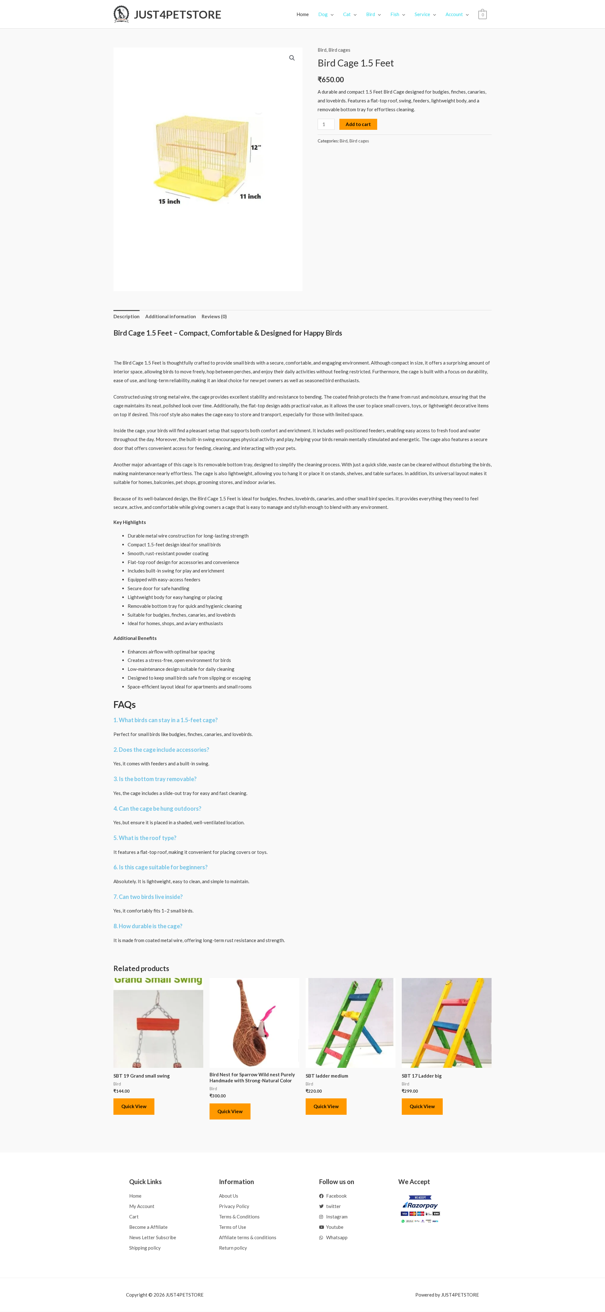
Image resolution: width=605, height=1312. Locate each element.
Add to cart (358, 124)
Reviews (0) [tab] (214, 316)
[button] (292, 58)
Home (303, 14)
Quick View (134, 1106)
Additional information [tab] (170, 316)
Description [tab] (126, 316)
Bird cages (339, 50)
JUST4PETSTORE (178, 14)
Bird (322, 50)
